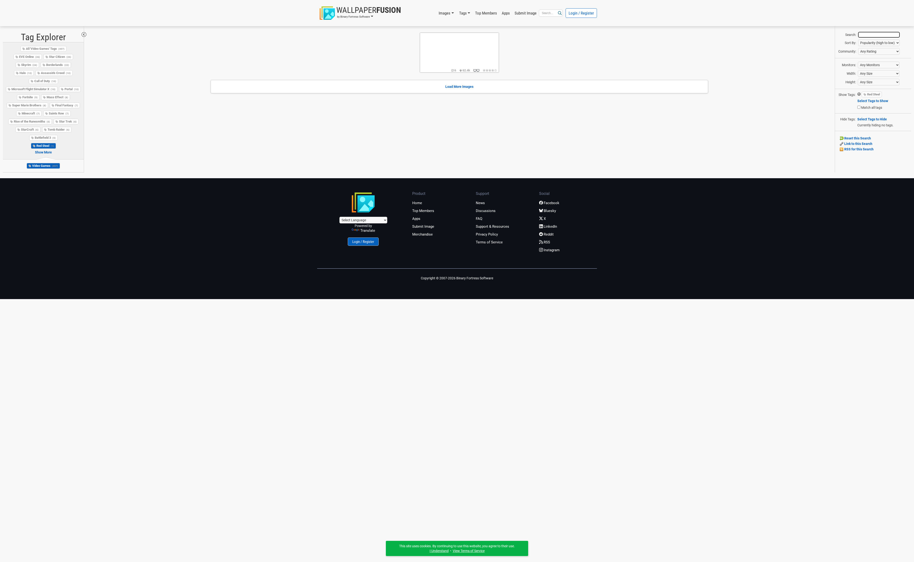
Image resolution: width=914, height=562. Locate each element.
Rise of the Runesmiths (32, 121)
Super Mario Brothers (29, 105)
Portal (72, 89)
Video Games (45, 166)
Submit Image (525, 13)
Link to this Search (858, 144)
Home (417, 203)
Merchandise (422, 234)
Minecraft (31, 113)
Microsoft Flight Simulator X (33, 89)
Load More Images (459, 87)
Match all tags (871, 107)
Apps (506, 13)
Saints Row (59, 113)
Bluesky (550, 211)
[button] (360, 13)
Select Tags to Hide (872, 119)
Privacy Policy (487, 234)
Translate (367, 230)
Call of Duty (45, 81)
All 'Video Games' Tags (45, 48)
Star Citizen (60, 57)
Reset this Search (857, 138)
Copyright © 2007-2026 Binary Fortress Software (457, 278)
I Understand (439, 551)
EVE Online (29, 57)
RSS (547, 242)
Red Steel (45, 146)
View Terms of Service (469, 551)
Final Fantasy (66, 105)
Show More (43, 152)
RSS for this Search (859, 149)
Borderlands (57, 65)
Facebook (551, 203)
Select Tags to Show (872, 101)
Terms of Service (489, 242)
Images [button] (444, 13)
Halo (26, 73)
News (480, 203)
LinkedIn (550, 226)
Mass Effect (57, 97)
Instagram (552, 250)
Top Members (486, 13)
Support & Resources (492, 226)
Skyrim (29, 65)
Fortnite (30, 97)
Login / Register (581, 13)
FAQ (479, 219)
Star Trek (68, 121)
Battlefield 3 (45, 137)
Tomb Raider (59, 129)
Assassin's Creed (56, 73)
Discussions (486, 211)
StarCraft (30, 129)
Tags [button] (463, 13)
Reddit (549, 234)
